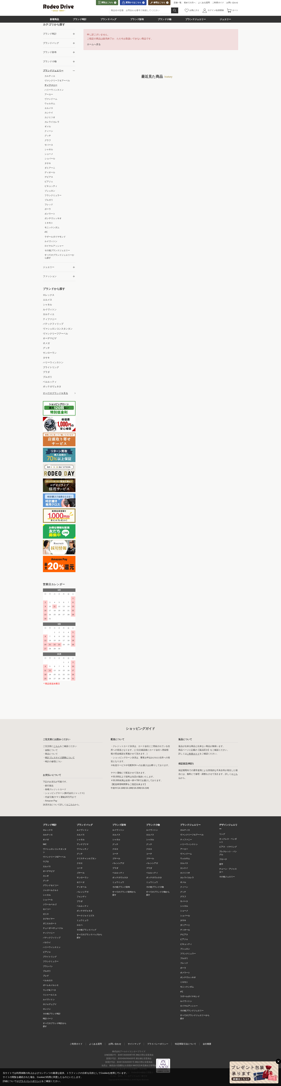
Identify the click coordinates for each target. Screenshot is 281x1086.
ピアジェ (47, 952)
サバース (184, 901)
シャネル (47, 895)
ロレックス (48, 830)
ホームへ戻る (94, 44)
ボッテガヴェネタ (84, 911)
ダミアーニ (185, 925)
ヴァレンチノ (82, 849)
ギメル (183, 882)
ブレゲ (46, 976)
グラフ (183, 896)
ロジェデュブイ (50, 1004)
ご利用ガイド (218, 2)
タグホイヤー (49, 919)
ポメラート (185, 973)
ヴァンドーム (186, 854)
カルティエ (48, 835)
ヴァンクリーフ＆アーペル (192, 835)
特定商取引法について (185, 1044)
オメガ (46, 839)
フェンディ (82, 896)
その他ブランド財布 (121, 887)
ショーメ (184, 911)
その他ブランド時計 (51, 1014)
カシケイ (184, 868)
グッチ (46, 880)
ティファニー (49, 933)
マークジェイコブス (85, 916)
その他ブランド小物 (155, 887)
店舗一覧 (177, 2)
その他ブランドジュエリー (192, 1010)
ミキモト (184, 982)
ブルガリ (47, 971)
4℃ (181, 992)
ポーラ (183, 968)
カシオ (46, 876)
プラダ (80, 901)
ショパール (48, 900)
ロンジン (47, 1009)
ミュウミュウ (82, 920)
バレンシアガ (82, 892)
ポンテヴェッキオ (188, 977)
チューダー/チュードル (53, 928)
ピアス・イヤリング (228, 847)
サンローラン (82, 877)
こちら (57, 746)
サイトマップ (134, 1044)
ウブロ (46, 861)
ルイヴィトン (49, 999)
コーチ (80, 868)
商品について (51, 753)
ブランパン (48, 966)
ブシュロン (185, 949)
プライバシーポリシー (157, 1044)
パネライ (47, 942)
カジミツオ (185, 873)
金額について (51, 750)
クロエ (80, 863)
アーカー (184, 849)
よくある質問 (204, 2)
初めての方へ (190, 2)
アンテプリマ (82, 844)
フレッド (184, 963)
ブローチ (223, 859)
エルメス (47, 866)
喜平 (221, 864)
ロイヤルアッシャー (189, 1006)
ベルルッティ (82, 906)
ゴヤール (81, 873)
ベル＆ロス (48, 980)
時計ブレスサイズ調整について (60, 757)
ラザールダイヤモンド (190, 996)
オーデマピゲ (49, 871)
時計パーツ (48, 1018)
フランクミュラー (51, 961)
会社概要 (207, 1044)
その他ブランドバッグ (86, 930)
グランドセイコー (51, 885)
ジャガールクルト (51, 890)
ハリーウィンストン (51, 947)
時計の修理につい (53, 761)
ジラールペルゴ (50, 904)
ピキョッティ (186, 944)
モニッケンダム (187, 987)
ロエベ (80, 925)
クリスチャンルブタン (86, 858)
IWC (45, 844)
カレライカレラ (187, 877)
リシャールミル (50, 995)
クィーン (184, 887)
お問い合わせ (232, 2)
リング (222, 834)
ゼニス (46, 914)
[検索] (174, 10)
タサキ (183, 920)
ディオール (82, 887)
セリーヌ (81, 882)
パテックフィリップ (51, 937)
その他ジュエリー (227, 877)
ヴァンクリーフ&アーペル (54, 857)
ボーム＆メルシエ (51, 985)
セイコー (47, 909)
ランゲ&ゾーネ (49, 990)
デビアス (184, 934)
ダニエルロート (50, 923)
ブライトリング (50, 957)
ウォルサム (185, 858)
